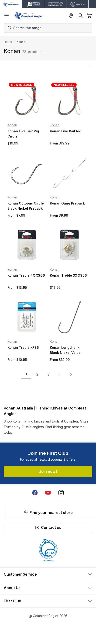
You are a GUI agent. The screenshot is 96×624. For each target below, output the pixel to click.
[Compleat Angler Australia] (28, 16)
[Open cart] (89, 15)
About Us (12, 587)
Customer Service (20, 574)
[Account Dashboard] (80, 15)
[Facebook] (35, 493)
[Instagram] (61, 493)
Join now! (48, 471)
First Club (12, 601)
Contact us (51, 527)
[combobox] (50, 27)
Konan (12, 125)
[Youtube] (48, 493)
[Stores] (71, 15)
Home (8, 42)
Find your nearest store (51, 512)
